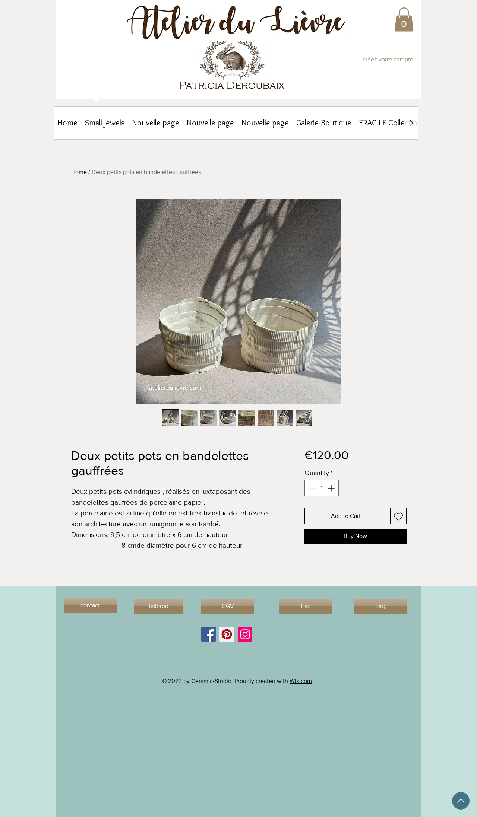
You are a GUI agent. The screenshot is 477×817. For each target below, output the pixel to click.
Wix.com (301, 681)
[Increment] (332, 488)
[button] (404, 19)
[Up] (461, 801)
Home (79, 172)
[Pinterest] (226, 634)
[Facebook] (208, 634)
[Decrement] (311, 488)
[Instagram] (245, 634)
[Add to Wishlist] (398, 516)
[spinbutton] (321, 488)
